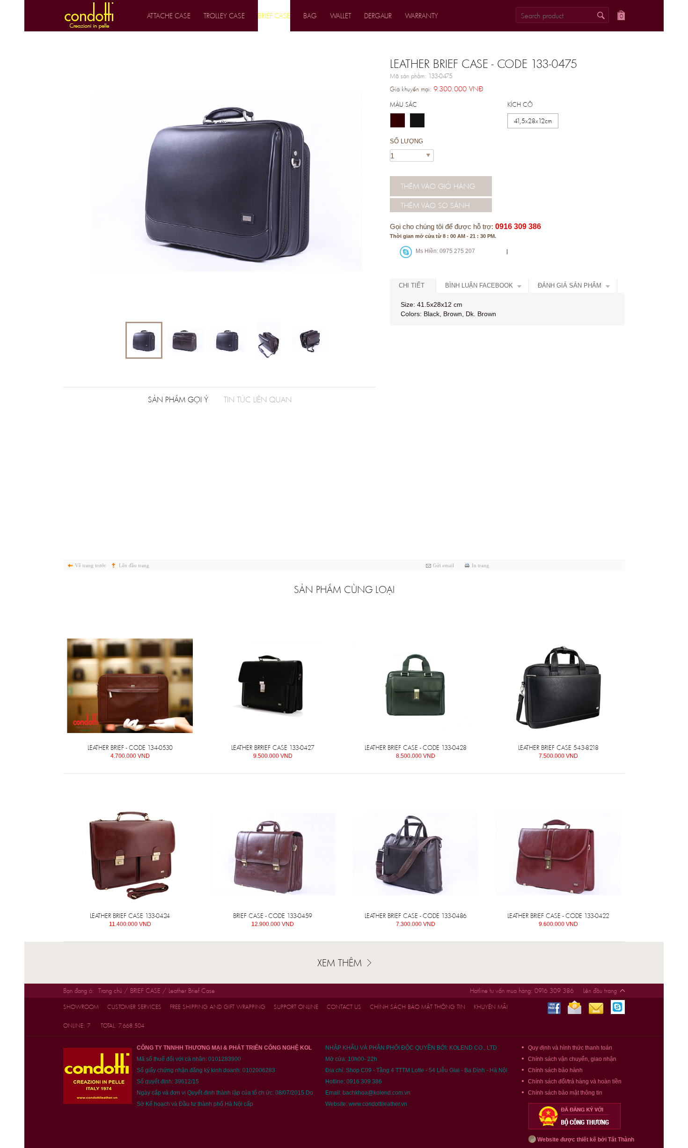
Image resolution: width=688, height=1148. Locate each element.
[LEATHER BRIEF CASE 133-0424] (130, 854)
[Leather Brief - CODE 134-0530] (130, 685)
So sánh (167, 623)
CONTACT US (344, 1006)
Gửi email (443, 565)
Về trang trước (90, 565)
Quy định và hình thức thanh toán (570, 1047)
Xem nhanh (107, 623)
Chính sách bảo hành (555, 1070)
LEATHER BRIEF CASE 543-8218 (558, 747)
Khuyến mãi (491, 1006)
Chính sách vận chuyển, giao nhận (572, 1059)
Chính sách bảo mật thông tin (417, 1006)
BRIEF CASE (145, 990)
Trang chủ (110, 990)
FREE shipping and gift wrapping (217, 1006)
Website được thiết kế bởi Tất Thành (585, 1139)
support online (296, 1006)
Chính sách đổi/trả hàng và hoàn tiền (575, 1081)
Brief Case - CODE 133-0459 (272, 915)
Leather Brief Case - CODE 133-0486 (416, 915)
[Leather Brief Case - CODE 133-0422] (558, 854)
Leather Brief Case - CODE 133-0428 (416, 747)
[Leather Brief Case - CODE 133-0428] (415, 685)
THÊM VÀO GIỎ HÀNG (438, 186)
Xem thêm (339, 962)
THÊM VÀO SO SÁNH (435, 205)
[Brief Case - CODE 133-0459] (273, 854)
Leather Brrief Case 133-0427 (273, 747)
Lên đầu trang (134, 565)
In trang (480, 565)
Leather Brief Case (191, 990)
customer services (134, 1006)
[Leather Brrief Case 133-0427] (273, 685)
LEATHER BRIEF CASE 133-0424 (130, 915)
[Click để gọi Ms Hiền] (406, 252)
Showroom (81, 1006)
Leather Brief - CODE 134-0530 (130, 747)
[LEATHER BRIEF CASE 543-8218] (558, 685)
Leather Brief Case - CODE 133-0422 (558, 915)
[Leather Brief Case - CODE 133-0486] (415, 854)
